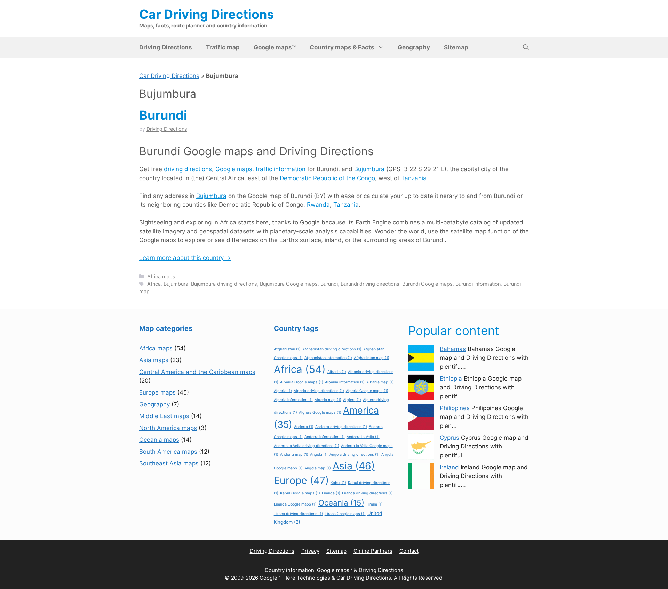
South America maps (168, 451)
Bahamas (453, 348)
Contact (409, 551)
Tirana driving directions (298, 513)
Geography (414, 47)
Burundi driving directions (370, 284)
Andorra (303, 426)
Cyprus (449, 437)
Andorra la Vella (363, 437)
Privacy (310, 551)
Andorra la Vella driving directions (306, 446)
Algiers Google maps (320, 412)
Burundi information (478, 284)
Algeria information (293, 400)
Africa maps (161, 276)
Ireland (449, 467)
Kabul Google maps (300, 493)
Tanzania (414, 178)
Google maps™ (275, 47)
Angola (319, 454)
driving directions (188, 169)
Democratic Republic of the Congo (327, 178)
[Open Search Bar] (526, 47)
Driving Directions (165, 47)
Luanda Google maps (295, 504)
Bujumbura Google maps (289, 284)
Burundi (163, 115)
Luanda (331, 493)
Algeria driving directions (319, 391)
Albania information (345, 382)
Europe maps (157, 392)
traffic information (280, 169)
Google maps (233, 169)
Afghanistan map (371, 358)
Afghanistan (287, 349)
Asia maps (153, 360)
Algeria (283, 391)
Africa (154, 284)
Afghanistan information (328, 358)
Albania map (380, 382)
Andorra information (324, 437)
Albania (336, 371)
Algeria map (328, 400)
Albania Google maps (301, 382)
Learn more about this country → (185, 257)
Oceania (341, 502)
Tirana (374, 504)
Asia (354, 466)
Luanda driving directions (367, 493)
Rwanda (318, 204)
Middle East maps (164, 416)
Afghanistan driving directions (331, 349)
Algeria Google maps (367, 391)
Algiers (352, 400)
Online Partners (372, 551)
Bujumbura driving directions (224, 284)
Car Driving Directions (206, 14)
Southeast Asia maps (169, 463)
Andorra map (294, 454)
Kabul (338, 482)
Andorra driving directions (341, 426)
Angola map (317, 468)
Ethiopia (451, 378)
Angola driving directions (354, 454)
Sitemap (456, 47)
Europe (301, 480)
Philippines (455, 408)
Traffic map (223, 47)
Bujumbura (369, 169)
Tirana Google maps (345, 513)
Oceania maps (159, 439)
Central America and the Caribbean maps (197, 371)
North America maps (168, 427)
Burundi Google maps (427, 284)
